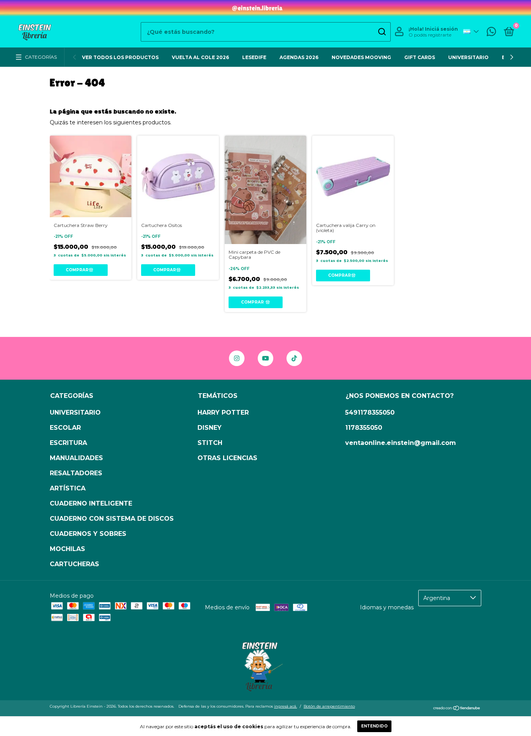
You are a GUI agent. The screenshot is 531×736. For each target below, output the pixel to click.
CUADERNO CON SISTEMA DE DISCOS (112, 518)
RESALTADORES (76, 473)
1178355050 (363, 427)
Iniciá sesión (441, 29)
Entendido (374, 726)
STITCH (209, 442)
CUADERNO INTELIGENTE (91, 503)
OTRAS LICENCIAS (227, 458)
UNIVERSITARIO (468, 57)
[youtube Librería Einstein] (265, 358)
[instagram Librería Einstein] (237, 358)
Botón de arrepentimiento (329, 706)
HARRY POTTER (223, 412)
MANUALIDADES (76, 458)
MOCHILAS (67, 549)
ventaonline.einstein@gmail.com (400, 442)
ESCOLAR (65, 427)
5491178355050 (370, 412)
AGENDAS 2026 (298, 57)
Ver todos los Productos (120, 57)
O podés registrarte (430, 35)
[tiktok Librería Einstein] (294, 358)
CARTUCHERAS (74, 564)
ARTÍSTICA (68, 488)
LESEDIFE (254, 57)
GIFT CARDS (419, 57)
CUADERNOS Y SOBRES (88, 533)
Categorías (41, 57)
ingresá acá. (285, 706)
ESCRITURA (68, 442)
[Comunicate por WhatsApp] (491, 33)
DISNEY (209, 427)
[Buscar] (381, 32)
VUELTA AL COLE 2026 (200, 57)
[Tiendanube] (457, 708)
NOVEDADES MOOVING (361, 57)
